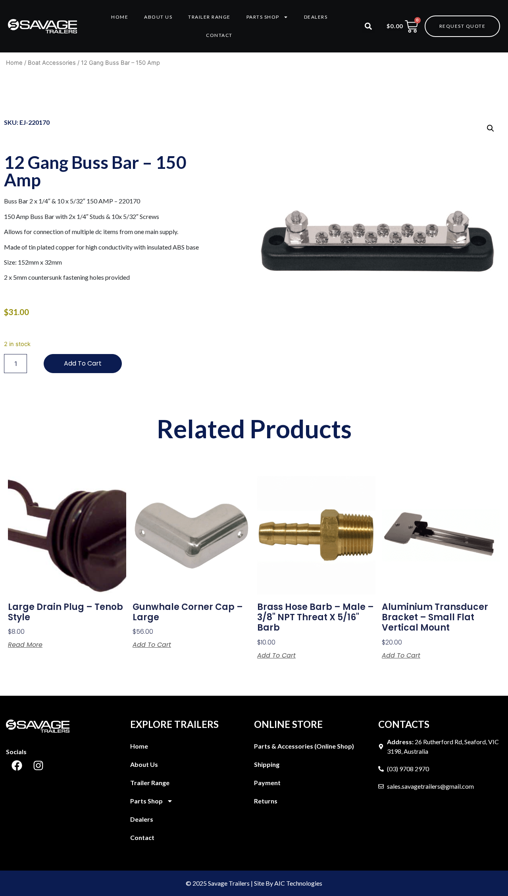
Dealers (316, 17)
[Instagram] (38, 765)
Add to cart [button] (152, 645)
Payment (267, 782)
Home (119, 17)
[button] (368, 26)
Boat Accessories (52, 62)
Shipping (266, 764)
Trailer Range (209, 17)
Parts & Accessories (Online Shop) (304, 746)
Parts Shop (262, 17)
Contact (219, 35)
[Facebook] (16, 765)
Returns (265, 801)
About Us (158, 17)
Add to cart (83, 363)
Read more (25, 645)
